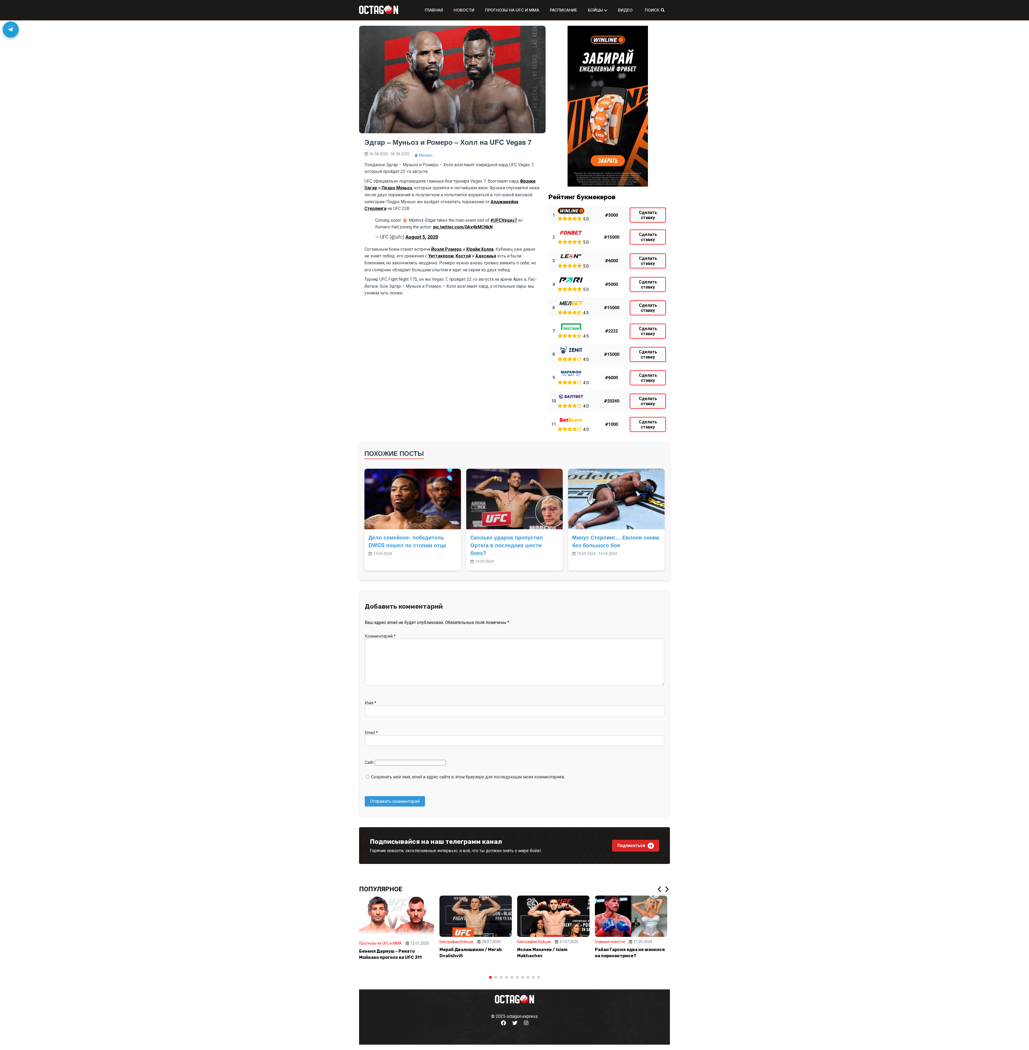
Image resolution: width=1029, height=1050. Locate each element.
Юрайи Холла (480, 249)
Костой (463, 255)
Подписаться (631, 845)
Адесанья (485, 255)
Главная (434, 10)
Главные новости (610, 942)
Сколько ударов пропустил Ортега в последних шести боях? (506, 545)
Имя (370, 702)
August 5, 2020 (421, 237)
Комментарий (380, 636)
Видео (625, 10)
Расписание (563, 10)
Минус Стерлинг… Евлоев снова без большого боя (615, 541)
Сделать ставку (648, 215)
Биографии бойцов (456, 942)
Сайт (369, 762)
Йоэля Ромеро (446, 249)
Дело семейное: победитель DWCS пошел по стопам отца (407, 541)
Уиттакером (441, 255)
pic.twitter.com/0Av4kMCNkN (463, 227)
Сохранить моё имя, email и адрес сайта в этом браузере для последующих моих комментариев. (468, 776)
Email (371, 732)
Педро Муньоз (397, 187)
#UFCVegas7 (503, 220)
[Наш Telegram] (11, 29)
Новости (464, 10)
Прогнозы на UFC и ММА (512, 10)
